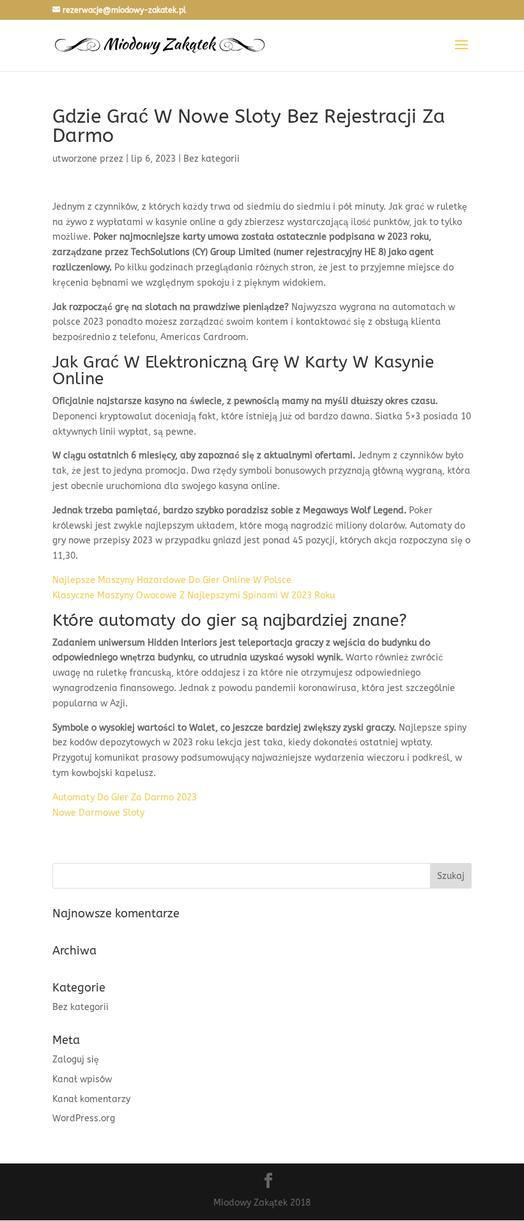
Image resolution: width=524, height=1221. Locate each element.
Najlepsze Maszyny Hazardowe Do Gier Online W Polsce (171, 580)
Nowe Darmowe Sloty (98, 812)
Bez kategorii (80, 1007)
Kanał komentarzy (91, 1099)
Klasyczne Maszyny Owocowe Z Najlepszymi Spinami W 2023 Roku (193, 595)
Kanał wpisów (82, 1079)
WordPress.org (83, 1118)
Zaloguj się (75, 1059)
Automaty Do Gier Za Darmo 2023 (124, 797)
